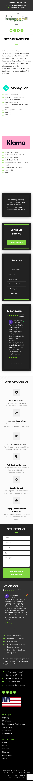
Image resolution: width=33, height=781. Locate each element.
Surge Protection (15, 269)
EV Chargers (13, 289)
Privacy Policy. (16, 778)
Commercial (13, 294)
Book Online (16, 242)
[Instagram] (22, 30)
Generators (13, 279)
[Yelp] (14, 30)
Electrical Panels (15, 284)
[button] (16, 25)
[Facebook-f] (18, 30)
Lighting (12, 274)
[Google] (11, 30)
